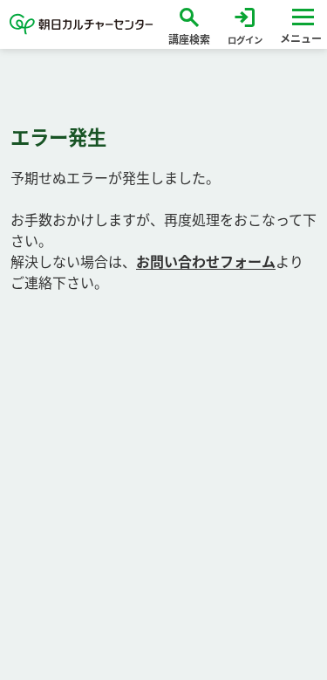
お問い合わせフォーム (206, 261)
